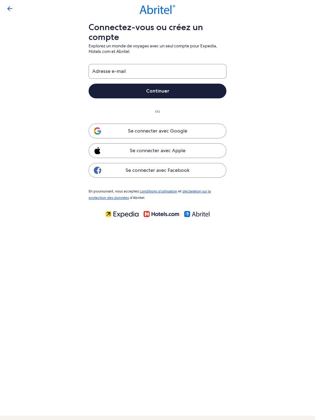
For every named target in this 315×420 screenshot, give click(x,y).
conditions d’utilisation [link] (158, 191)
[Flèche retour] (9, 8)
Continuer (157, 91)
